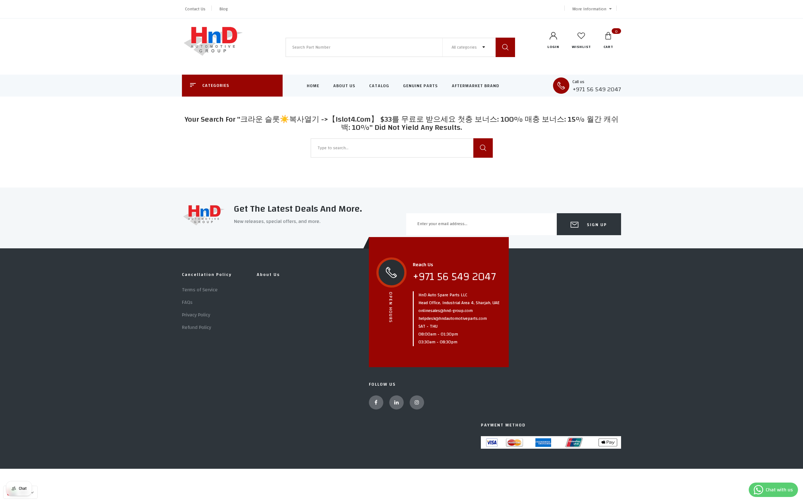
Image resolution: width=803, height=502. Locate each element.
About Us (344, 86)
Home (313, 86)
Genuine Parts (420, 86)
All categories (465, 47)
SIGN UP (596, 225)
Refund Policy (196, 327)
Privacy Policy (196, 315)
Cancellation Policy (207, 275)
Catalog (379, 86)
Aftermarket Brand (475, 86)
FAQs (187, 302)
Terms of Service (200, 289)
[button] (590, 9)
